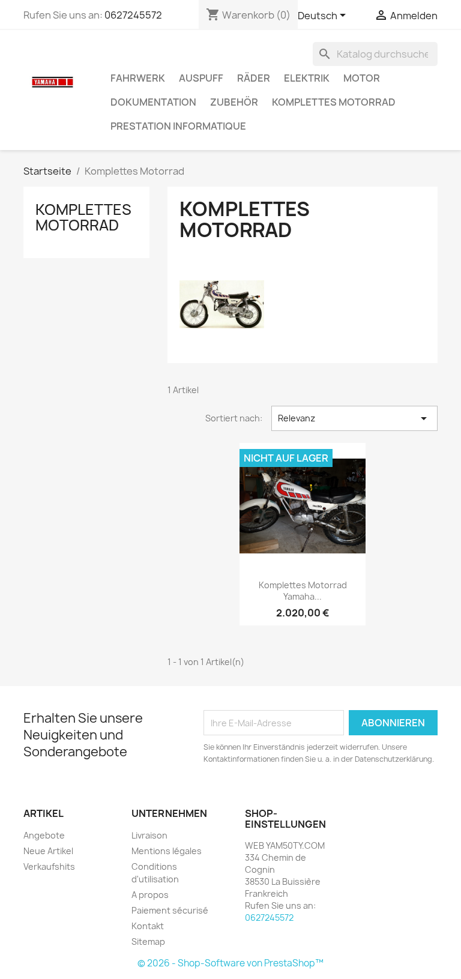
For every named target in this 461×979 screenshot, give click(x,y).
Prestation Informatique (178, 126)
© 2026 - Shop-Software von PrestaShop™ (230, 963)
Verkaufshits (49, 866)
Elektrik (307, 78)
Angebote (44, 835)
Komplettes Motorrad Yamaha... (303, 591)
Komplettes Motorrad (334, 102)
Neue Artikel (48, 851)
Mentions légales (166, 851)
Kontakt (147, 926)
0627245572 (133, 15)
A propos (150, 894)
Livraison (149, 835)
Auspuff (201, 78)
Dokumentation (153, 102)
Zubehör (234, 102)
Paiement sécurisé (169, 910)
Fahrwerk (137, 78)
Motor (361, 78)
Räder (253, 78)
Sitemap (148, 941)
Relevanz (354, 418)
